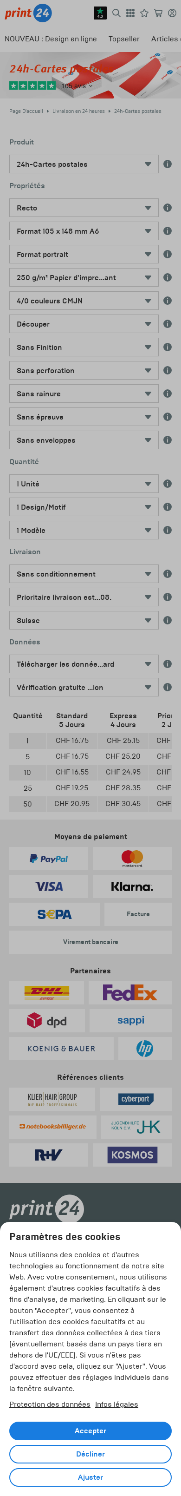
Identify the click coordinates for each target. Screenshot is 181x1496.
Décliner (90, 1454)
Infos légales (116, 1404)
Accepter (90, 1431)
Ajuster (90, 1477)
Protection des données (49, 1404)
